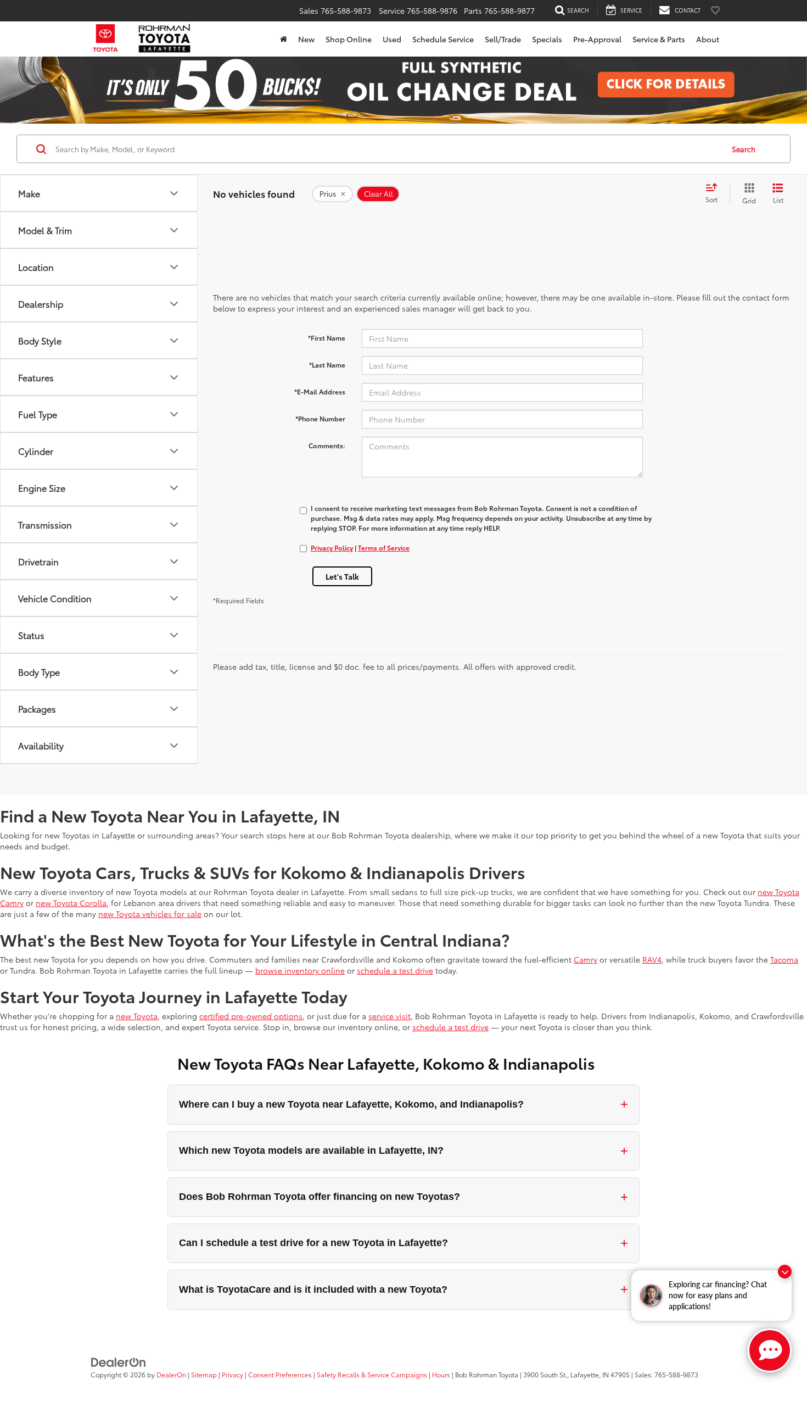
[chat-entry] (770, 1350)
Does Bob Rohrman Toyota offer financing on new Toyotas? (403, 1196)
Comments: (327, 445)
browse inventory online (300, 970)
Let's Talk (342, 576)
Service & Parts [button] (658, 39)
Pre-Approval (597, 39)
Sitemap (204, 1374)
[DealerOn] (119, 1361)
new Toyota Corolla (71, 902)
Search (743, 149)
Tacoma (784, 959)
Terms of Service (384, 547)
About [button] (707, 39)
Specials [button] (547, 39)
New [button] (306, 39)
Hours (441, 1374)
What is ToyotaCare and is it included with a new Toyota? (403, 1289)
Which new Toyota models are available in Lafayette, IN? (403, 1150)
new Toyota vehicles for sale (149, 913)
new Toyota (137, 1015)
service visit (389, 1015)
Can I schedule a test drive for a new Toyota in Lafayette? (403, 1243)
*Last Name (327, 364)
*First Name (326, 337)
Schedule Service (443, 39)
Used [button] (392, 39)
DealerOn (171, 1374)
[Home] (283, 39)
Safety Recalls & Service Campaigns (372, 1374)
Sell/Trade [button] (503, 39)
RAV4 (652, 959)
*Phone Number (320, 418)
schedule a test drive (395, 970)
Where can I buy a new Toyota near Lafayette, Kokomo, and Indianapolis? (403, 1104)
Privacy (232, 1374)
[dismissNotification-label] (785, 1271)
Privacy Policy (332, 547)
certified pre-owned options (250, 1015)
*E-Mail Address (319, 391)
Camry (585, 959)
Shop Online (349, 39)
